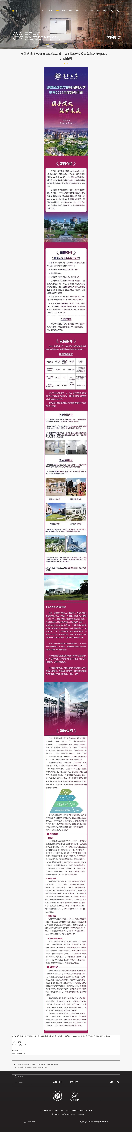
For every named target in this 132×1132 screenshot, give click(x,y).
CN (13, 11)
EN (17, 11)
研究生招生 (74, 1082)
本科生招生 (57, 1082)
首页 (43, 10)
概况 (50, 10)
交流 (84, 10)
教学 (70, 10)
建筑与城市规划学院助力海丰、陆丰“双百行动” (30, 1067)
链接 (104, 10)
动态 (57, 10)
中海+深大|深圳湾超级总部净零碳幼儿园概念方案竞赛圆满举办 (35, 1064)
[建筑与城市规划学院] (36, 40)
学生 (98, 10)
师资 (64, 10)
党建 (91, 10)
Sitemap (20, 1082)
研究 (77, 10)
